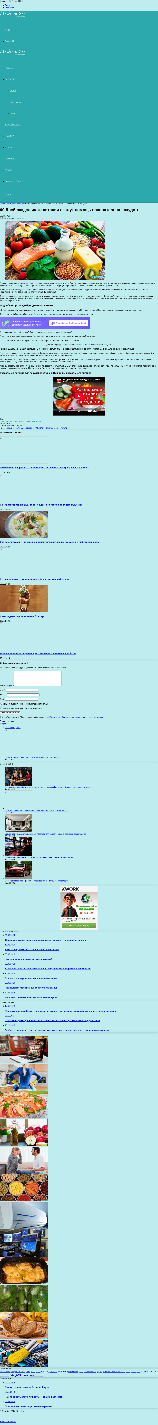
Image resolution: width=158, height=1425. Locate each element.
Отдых (8, 147)
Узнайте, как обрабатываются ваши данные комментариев (76, 717)
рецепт (15, 1375)
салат (26, 1375)
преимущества (135, 1372)
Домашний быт (13, 181)
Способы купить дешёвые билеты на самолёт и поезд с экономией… (36, 810)
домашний (53, 1372)
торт (36, 1376)
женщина (63, 1371)
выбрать (30, 1371)
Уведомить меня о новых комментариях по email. (25, 704)
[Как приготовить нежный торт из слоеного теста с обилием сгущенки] (24, 500)
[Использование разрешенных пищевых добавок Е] (24, 1201)
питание (8, 421)
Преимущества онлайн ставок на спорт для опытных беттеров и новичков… (40, 857)
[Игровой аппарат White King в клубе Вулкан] (24, 1063)
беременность (5, 1372)
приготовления (4, 1376)
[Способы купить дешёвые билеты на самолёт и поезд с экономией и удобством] (18, 808)
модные (99, 1372)
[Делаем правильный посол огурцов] (24, 1311)
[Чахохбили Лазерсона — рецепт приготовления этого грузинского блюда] (24, 463)
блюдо (13, 1372)
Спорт (13, 113)
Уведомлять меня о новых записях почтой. (22, 708)
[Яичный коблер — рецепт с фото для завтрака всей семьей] (24, 1118)
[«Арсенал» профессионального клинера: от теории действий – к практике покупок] (24, 1090)
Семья (8, 170)
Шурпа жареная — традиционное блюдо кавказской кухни (34, 579)
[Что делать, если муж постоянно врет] (24, 1173)
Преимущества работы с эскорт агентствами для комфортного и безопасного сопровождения (48, 787)
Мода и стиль (12, 125)
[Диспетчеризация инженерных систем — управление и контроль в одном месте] (24, 1256)
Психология (15, 102)
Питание (10, 159)
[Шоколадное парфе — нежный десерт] (24, 611)
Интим (13, 91)
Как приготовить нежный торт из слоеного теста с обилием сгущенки (41, 504)
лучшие (81, 1372)
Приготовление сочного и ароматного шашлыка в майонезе (32, 757)
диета (44, 1371)
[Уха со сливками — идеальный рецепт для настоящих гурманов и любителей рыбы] (24, 537)
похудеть (17, 421)
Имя (2, 690)
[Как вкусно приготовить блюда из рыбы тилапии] (24, 1283)
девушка (37, 1372)
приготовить (148, 1371)
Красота (9, 136)
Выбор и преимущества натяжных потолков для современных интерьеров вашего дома (45, 834)
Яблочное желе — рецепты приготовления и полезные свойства (38, 653)
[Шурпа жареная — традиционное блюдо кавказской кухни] (24, 574)
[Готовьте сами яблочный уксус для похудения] (24, 1145)
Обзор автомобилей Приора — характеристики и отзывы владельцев (37, 881)
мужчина (108, 1371)
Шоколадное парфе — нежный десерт (22, 616)
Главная (4, 204)
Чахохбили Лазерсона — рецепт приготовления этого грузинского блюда (43, 467)
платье (128, 1372)
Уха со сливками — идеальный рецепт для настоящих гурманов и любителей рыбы (49, 542)
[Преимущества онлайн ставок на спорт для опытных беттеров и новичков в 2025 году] (18, 855)
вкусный (20, 1371)
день (2, 421)
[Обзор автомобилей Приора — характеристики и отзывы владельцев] (18, 879)
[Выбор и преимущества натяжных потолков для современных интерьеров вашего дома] (18, 832)
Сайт (2, 699)
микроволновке (90, 1372)
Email (3, 695)
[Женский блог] (12, 17)
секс (32, 1376)
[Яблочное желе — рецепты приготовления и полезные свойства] (24, 649)
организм (116, 1372)
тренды (40, 1376)
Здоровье (10, 79)
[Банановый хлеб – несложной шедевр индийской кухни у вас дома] (24, 1339)
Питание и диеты (16, 204)
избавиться (73, 1372)
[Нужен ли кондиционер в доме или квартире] (24, 1228)
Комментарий (7, 686)
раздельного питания (31, 421)
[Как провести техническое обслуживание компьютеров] (24, 1366)
